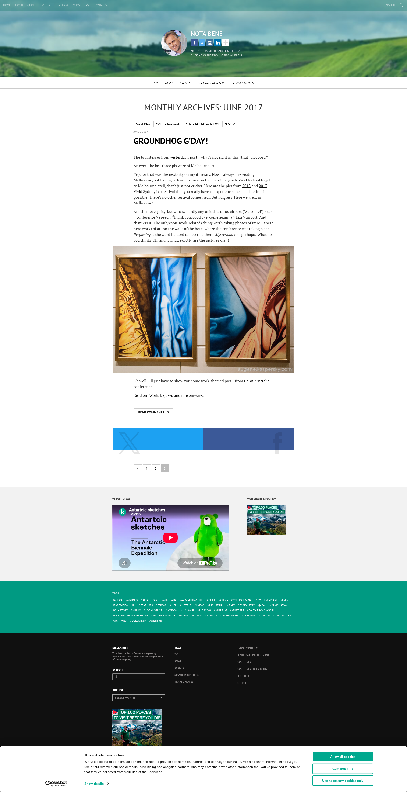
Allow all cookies (342, 756)
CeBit (248, 380)
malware (188, 610)
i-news (200, 605)
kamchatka (279, 605)
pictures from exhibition (131, 615)
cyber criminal (243, 600)
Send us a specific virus (253, 655)
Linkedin (217, 42)
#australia (143, 123)
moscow (205, 610)
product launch (163, 615)
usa (124, 620)
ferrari (162, 605)
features (147, 605)
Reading (64, 5)
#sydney (230, 123)
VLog (76, 5)
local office (153, 610)
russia (197, 615)
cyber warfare (267, 600)
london (172, 610)
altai (145, 600)
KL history (121, 610)
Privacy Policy (247, 648)
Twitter (202, 42)
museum (221, 610)
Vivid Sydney (144, 191)
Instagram (209, 42)
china (224, 600)
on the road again (261, 610)
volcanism (139, 620)
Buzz (168, 83)
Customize (340, 768)
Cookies (242, 683)
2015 (246, 185)
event (286, 600)
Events (185, 83)
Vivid (242, 180)
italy (231, 605)
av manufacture (192, 600)
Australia (261, 380)
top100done (282, 615)
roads (184, 615)
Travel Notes (243, 83)
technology (230, 615)
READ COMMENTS (153, 412)
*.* (155, 83)
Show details (94, 783)
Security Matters (211, 83)
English (390, 5)
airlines (132, 600)
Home (7, 5)
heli (174, 605)
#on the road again (168, 123)
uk (115, 620)
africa (118, 600)
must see (238, 610)
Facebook (194, 42)
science (211, 615)
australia (170, 600)
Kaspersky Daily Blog (252, 669)
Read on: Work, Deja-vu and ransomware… (170, 395)
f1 (134, 605)
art (156, 600)
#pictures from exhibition (202, 123)
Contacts (101, 5)
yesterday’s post (183, 157)
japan (263, 605)
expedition (121, 605)
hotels (186, 605)
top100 (265, 615)
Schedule (48, 5)
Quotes (32, 5)
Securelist (244, 676)
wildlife (156, 620)
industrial (216, 605)
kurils (136, 610)
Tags (87, 5)
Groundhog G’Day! (171, 140)
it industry (247, 605)
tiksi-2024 (249, 615)
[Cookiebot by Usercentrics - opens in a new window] (56, 784)
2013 (263, 185)
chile (212, 600)
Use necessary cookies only (342, 780)
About (19, 5)
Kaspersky (244, 662)
